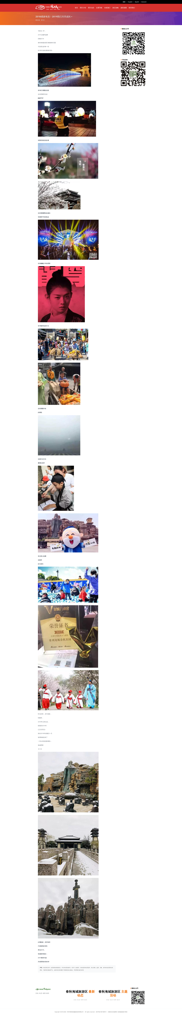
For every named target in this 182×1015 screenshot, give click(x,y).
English (130, 2)
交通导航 (99, 8)
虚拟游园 (124, 8)
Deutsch (144, 2)
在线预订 (107, 8)
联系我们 (132, 8)
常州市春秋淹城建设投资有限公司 (75, 1012)
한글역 (137, 2)
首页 (76, 8)
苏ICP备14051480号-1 (101, 1012)
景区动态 (91, 8)
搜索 (124, 2)
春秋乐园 (38, 20)
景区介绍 (83, 8)
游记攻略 (115, 8)
